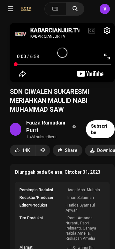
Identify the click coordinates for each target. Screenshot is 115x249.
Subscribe (99, 129)
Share (71, 150)
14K (26, 150)
